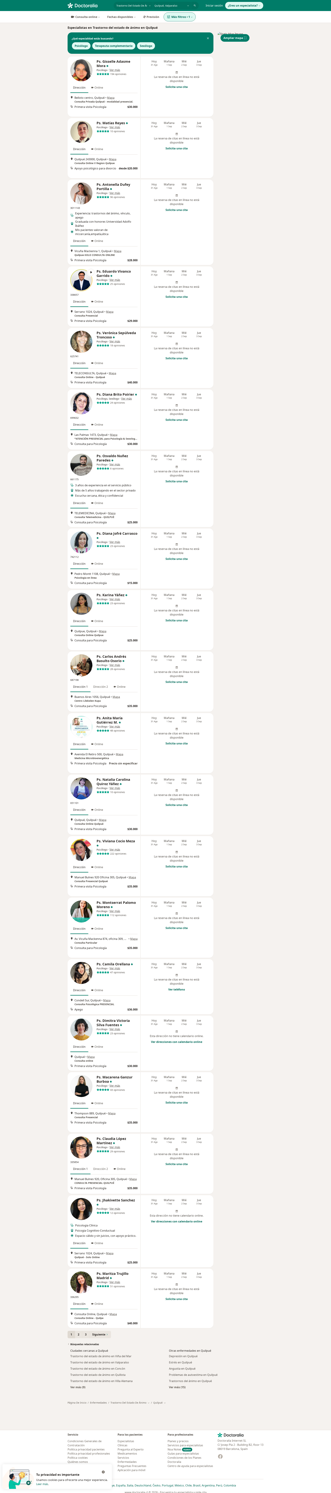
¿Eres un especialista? (243, 5)
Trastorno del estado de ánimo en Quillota (98, 1375)
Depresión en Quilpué (183, 1356)
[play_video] (81, 280)
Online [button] (98, 87)
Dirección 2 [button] (100, 687)
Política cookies (78, 1458)
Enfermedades (98, 1402)
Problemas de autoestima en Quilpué (193, 1375)
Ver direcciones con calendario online (176, 1042)
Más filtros (180, 17)
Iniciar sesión (214, 5)
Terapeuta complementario (114, 46)
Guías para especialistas (183, 1453)
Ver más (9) (77, 1387)
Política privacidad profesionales (89, 1453)
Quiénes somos (78, 1462)
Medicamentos (127, 1453)
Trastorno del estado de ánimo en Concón (97, 1368)
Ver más (114, 70)
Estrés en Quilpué (180, 1362)
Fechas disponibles (120, 17)
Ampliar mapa (233, 38)
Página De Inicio (77, 1402)
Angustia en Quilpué (182, 1368)
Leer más (42, 1484)
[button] (208, 39)
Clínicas (122, 1445)
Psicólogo (81, 46)
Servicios (123, 1458)
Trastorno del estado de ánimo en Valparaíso (99, 1362)
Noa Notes (179, 1449)
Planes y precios (178, 1441)
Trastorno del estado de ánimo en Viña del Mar (101, 1356)
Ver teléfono (176, 989)
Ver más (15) (177, 1387)
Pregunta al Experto (131, 1449)
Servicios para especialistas (185, 1445)
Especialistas (126, 1441)
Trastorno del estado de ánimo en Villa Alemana (101, 1381)
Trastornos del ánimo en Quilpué (190, 1381)
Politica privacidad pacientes (86, 1449)
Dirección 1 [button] (80, 687)
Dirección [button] (79, 87)
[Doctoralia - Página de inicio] (89, 5)
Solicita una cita (177, 87)
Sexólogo (146, 46)
